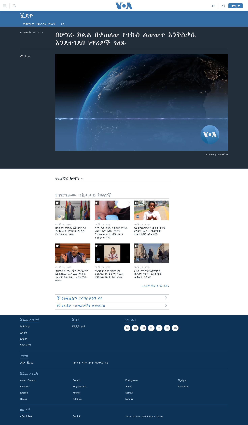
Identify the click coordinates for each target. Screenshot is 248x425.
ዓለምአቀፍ (25, 345)
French (76, 380)
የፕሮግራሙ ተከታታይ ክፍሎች (39, 23)
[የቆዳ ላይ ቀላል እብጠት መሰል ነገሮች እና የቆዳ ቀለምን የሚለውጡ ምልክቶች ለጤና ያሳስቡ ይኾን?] (112, 210)
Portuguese (131, 380)
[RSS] (159, 328)
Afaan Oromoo (28, 380)
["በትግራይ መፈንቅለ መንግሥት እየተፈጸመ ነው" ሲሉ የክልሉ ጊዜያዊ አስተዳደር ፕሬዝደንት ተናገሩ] (72, 253)
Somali (129, 392)
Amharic (24, 386)
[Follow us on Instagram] (143, 328)
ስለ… (63, 23)
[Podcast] (167, 328)
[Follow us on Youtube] (135, 328)
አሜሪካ (23, 338)
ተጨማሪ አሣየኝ (68, 178)
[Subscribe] (175, 328)
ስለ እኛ (76, 416)
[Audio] (223, 5)
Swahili (129, 398)
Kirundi (76, 392)
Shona (128, 386)
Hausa (23, 398)
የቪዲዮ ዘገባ (78, 326)
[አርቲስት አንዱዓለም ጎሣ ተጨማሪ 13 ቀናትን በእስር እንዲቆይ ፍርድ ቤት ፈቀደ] (112, 253)
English (24, 392)
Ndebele (77, 398)
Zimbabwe (183, 386)
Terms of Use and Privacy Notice (144, 416)
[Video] (213, 5)
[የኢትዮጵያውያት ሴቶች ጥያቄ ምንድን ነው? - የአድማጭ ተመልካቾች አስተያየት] (151, 210)
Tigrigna (182, 380)
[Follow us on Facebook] (127, 328)
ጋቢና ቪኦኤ (26, 362)
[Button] (25, 57)
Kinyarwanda (80, 386)
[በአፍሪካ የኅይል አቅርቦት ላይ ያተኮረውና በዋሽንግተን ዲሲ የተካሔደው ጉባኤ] (72, 210)
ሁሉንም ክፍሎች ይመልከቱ (155, 286)
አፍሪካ (23, 332)
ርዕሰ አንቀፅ (26, 416)
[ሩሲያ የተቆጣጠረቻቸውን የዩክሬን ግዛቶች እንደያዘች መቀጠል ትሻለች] (151, 253)
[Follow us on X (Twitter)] (151, 328)
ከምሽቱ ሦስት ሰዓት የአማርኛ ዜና (90, 362)
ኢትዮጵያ (25, 326)
